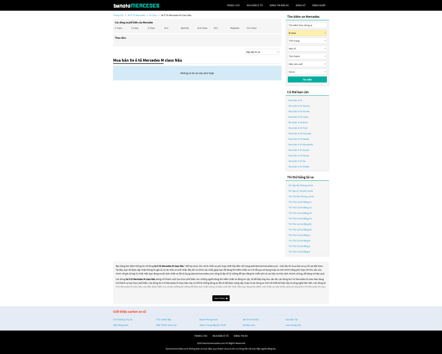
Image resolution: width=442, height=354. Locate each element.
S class (151, 28)
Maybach (234, 28)
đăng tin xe (241, 335)
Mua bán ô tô (295, 100)
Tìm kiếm (307, 79)
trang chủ (233, 5)
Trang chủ (118, 15)
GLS (216, 28)
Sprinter (185, 28)
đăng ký (300, 5)
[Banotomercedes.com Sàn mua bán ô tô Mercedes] (139, 5)
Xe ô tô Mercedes (136, 15)
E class (134, 28)
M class (153, 15)
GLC (166, 28)
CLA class (252, 28)
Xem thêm (219, 298)
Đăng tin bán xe (279, 5)
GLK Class (202, 28)
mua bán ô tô (255, 5)
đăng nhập (318, 5)
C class (118, 28)
